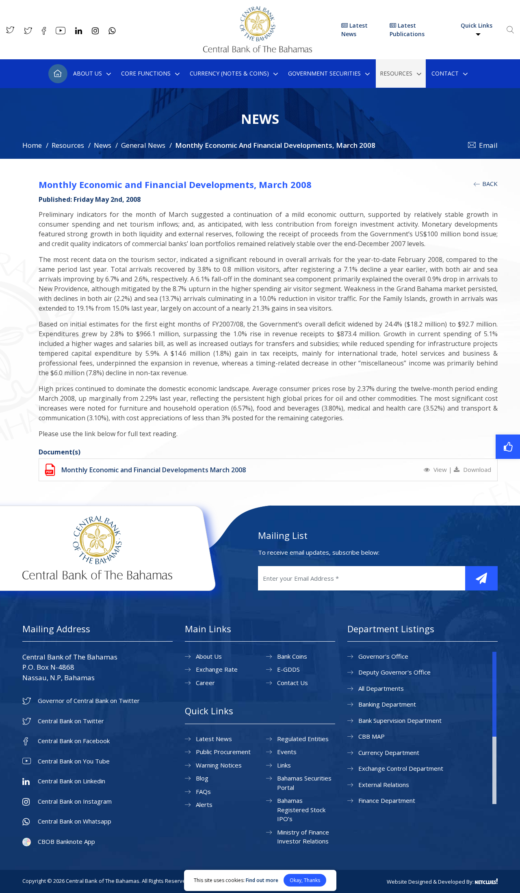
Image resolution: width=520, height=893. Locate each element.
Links (284, 765)
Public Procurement (223, 752)
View (440, 469)
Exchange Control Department (400, 768)
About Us (87, 73)
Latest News (354, 30)
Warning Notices (219, 765)
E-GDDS (288, 669)
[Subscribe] (481, 578)
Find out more (262, 880)
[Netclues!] (486, 881)
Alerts (204, 804)
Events (287, 752)
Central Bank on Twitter (71, 721)
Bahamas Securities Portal (304, 782)
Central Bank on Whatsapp (74, 821)
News (102, 145)
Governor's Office (383, 656)
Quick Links (476, 25)
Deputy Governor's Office (394, 672)
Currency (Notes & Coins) (229, 73)
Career (205, 683)
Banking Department (387, 704)
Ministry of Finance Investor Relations (303, 836)
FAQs (203, 791)
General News (143, 145)
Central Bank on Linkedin (71, 781)
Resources (396, 73)
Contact (445, 73)
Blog (202, 778)
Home (57, 73)
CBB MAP (371, 736)
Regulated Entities (303, 739)
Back (489, 183)
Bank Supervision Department (400, 720)
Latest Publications (407, 30)
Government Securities (324, 73)
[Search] (510, 29)
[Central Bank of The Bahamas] (257, 50)
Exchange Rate (217, 669)
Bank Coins (292, 656)
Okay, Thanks (305, 880)
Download (476, 469)
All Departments (381, 688)
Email (488, 145)
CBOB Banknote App (66, 841)
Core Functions (146, 73)
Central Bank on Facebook (74, 741)
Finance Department (386, 800)
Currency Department (388, 752)
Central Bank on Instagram (75, 801)
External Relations (383, 785)
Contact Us (292, 683)
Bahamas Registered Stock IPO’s (301, 809)
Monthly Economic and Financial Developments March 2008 (153, 469)
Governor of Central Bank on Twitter (89, 701)
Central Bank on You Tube (74, 761)
